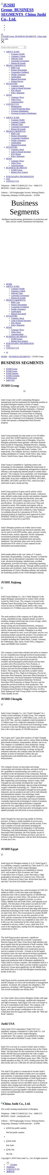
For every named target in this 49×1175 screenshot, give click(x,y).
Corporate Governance (20, 61)
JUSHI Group (16, 170)
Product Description (19, 70)
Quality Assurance (18, 74)
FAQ (8, 179)
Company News (17, 97)
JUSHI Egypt (11, 378)
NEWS (9, 95)
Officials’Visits (17, 58)
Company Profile (18, 54)
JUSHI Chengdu (12, 376)
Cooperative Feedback (20, 72)
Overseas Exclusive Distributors (23, 113)
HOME (9, 284)
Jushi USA (10, 380)
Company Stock (17, 86)
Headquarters (16, 106)
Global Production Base (20, 109)
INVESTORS (11, 84)
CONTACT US (12, 104)
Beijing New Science (19, 172)
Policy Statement (17, 93)
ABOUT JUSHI (12, 52)
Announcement (17, 102)
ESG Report (16, 90)
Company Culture (18, 56)
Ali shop (13, 1164)
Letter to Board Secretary (21, 88)
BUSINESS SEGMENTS (16, 168)
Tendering (10, 1167)
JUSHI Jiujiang (12, 373)
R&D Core (15, 68)
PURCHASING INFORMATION (20, 177)
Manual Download (18, 79)
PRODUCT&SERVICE (16, 65)
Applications (16, 77)
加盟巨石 (10, 1171)
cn (2, 34)
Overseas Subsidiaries (19, 111)
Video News (16, 100)
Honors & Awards (18, 63)
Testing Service (17, 81)
